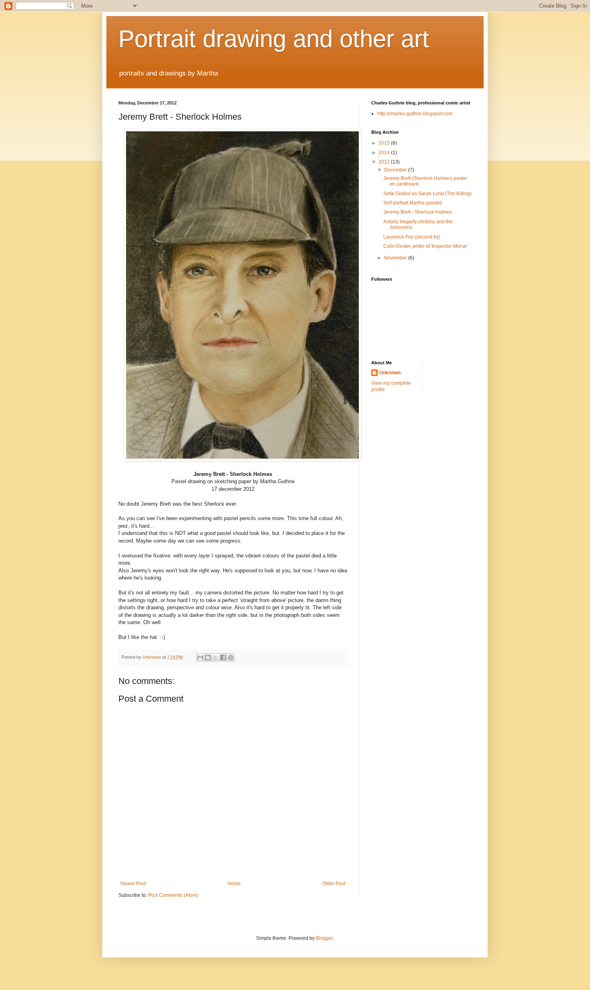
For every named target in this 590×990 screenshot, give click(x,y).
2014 (384, 152)
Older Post (333, 883)
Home (234, 883)
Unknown (390, 373)
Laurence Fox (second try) (411, 237)
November (396, 258)
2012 (384, 162)
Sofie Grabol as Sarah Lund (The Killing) (427, 193)
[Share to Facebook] (223, 657)
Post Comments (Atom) (173, 895)
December (396, 170)
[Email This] (200, 657)
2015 (384, 143)
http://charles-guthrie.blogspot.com (414, 113)
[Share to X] (216, 657)
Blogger (324, 938)
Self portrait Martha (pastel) (412, 203)
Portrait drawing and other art (273, 38)
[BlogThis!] (208, 657)
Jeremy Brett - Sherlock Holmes (417, 212)
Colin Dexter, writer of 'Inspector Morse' (425, 246)
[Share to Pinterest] (231, 657)
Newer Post (133, 883)
